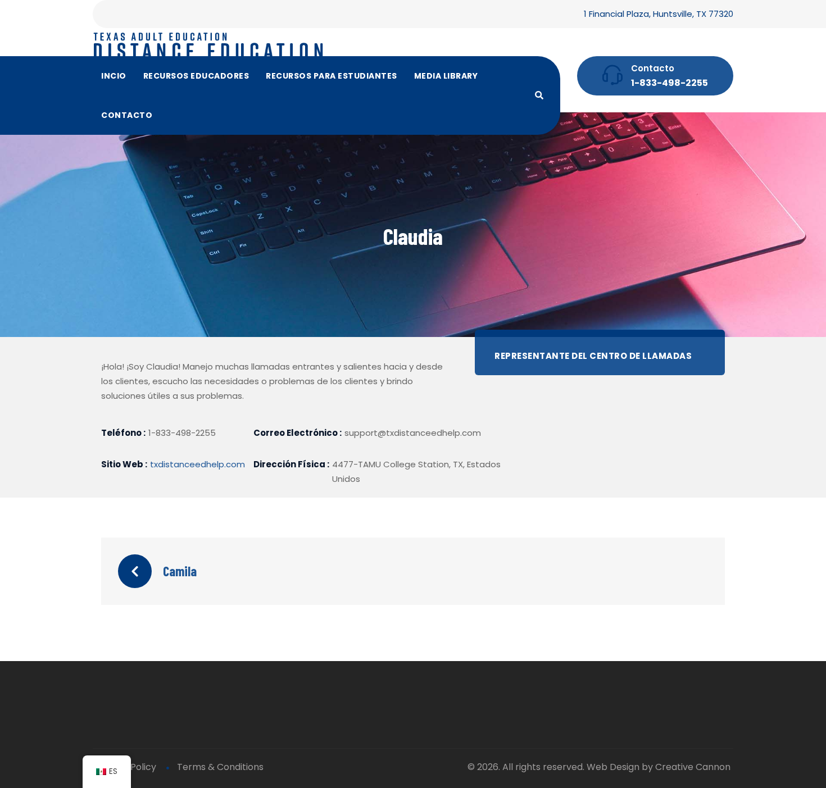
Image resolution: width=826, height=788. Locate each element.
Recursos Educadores (196, 75)
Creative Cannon (692, 766)
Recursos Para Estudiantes (331, 75)
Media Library (446, 75)
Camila (180, 571)
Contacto (126, 115)
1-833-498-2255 (669, 82)
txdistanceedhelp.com (197, 464)
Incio (113, 75)
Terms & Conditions (220, 766)
